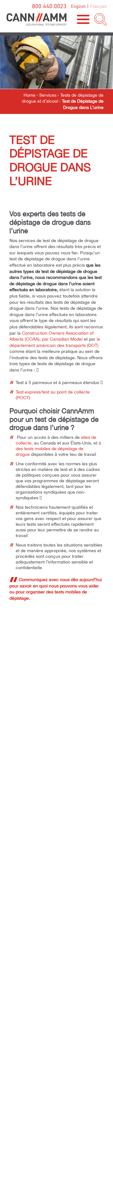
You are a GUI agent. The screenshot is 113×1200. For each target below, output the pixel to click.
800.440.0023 (49, 6)
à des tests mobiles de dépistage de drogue (58, 448)
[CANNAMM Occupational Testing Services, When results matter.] (36, 19)
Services (47, 95)
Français (98, 6)
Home (29, 95)
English (78, 6)
